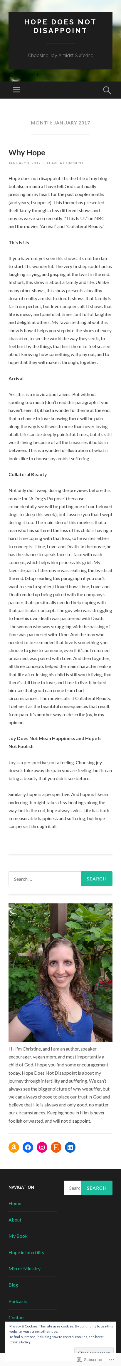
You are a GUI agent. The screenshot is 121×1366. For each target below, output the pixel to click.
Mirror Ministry (25, 1268)
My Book (18, 1236)
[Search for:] (60, 878)
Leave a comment (65, 163)
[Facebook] (28, 1147)
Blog (13, 1284)
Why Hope (27, 152)
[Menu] (17, 90)
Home (15, 1203)
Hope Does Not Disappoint (60, 26)
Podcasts (18, 1301)
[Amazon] (14, 1147)
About (15, 1219)
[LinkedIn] (70, 1147)
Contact (17, 1317)
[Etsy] (56, 1147)
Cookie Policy (20, 1342)
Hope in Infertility (26, 1252)
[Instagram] (42, 1147)
